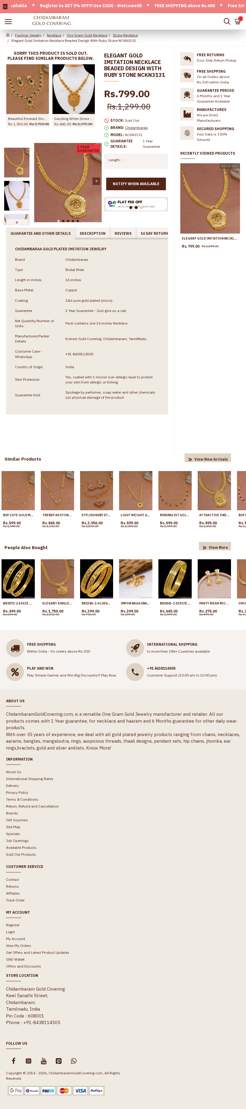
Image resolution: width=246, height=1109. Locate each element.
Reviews (123, 233)
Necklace (54, 35)
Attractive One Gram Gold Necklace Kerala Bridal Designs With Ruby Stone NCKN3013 (214, 515)
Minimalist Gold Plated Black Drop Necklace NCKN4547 (175, 515)
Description (93, 233)
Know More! (98, 748)
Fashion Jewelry (28, 35)
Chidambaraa (136, 127)
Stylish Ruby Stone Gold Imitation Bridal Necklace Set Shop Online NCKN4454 (97, 515)
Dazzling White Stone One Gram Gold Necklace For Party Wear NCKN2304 (73, 118)
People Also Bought (26, 547)
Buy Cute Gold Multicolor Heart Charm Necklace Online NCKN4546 (18, 515)
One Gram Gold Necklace (87, 35)
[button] (39, 181)
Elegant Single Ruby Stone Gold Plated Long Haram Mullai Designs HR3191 (57, 603)
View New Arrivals (211, 459)
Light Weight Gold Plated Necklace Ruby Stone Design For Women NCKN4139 (136, 515)
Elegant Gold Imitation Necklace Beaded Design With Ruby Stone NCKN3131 (210, 238)
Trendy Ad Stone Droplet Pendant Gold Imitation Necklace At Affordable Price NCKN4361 (57, 515)
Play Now (108, 675)
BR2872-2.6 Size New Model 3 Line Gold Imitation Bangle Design (18, 603)
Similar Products (22, 459)
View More (218, 547)
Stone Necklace (125, 35)
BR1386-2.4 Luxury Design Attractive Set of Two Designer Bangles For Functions (97, 603)
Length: (115, 160)
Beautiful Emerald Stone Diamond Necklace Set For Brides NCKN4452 (27, 118)
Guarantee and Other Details (40, 233)
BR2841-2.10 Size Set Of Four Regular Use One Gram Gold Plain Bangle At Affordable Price (175, 603)
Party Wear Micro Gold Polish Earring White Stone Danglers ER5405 (214, 603)
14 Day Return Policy (162, 233)
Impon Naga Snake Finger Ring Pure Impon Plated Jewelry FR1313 (136, 603)
